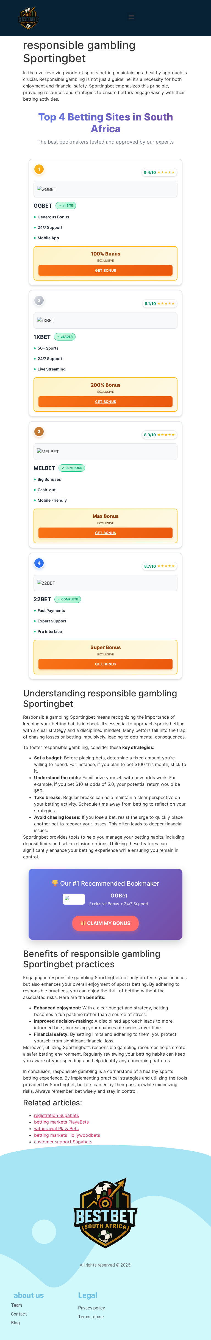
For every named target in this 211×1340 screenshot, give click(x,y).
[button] (131, 16)
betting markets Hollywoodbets (67, 1135)
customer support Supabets (63, 1141)
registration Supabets (56, 1115)
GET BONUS (105, 270)
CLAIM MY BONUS (108, 923)
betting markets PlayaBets (61, 1122)
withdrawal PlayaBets (56, 1128)
